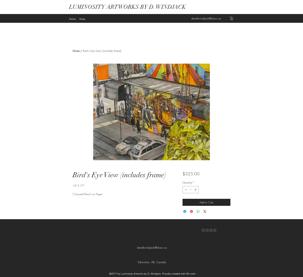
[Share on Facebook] (185, 211)
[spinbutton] (190, 189)
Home (76, 51)
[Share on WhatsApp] (198, 211)
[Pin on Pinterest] (191, 211)
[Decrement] (185, 189)
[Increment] (195, 189)
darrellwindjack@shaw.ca (206, 18)
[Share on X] (205, 211)
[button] (232, 18)
